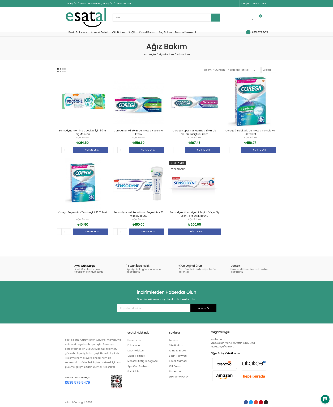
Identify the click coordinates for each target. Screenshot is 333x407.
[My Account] (266, 17)
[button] (245, 3)
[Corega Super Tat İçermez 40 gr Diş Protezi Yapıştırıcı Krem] (194, 101)
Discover (196, 231)
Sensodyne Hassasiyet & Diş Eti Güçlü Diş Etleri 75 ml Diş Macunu (194, 214)
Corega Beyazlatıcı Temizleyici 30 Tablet (82, 212)
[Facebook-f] (213, 3)
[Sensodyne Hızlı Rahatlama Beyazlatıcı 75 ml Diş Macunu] (138, 183)
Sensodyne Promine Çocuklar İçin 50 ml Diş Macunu (82, 132)
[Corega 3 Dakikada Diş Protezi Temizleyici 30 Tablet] (250, 101)
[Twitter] (219, 3)
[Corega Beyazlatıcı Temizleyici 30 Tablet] (82, 183)
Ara (215, 18)
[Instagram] (236, 3)
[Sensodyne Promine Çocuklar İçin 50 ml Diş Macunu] (82, 101)
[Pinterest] (230, 3)
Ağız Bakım (82, 137)
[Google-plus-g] (225, 3)
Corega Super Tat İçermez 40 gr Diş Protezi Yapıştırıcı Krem (194, 132)
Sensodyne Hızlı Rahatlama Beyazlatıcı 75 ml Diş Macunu (138, 214)
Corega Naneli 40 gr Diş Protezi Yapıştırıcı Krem (138, 132)
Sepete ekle (92, 149)
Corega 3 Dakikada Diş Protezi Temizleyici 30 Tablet (250, 132)
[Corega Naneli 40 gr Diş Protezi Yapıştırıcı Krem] (138, 101)
